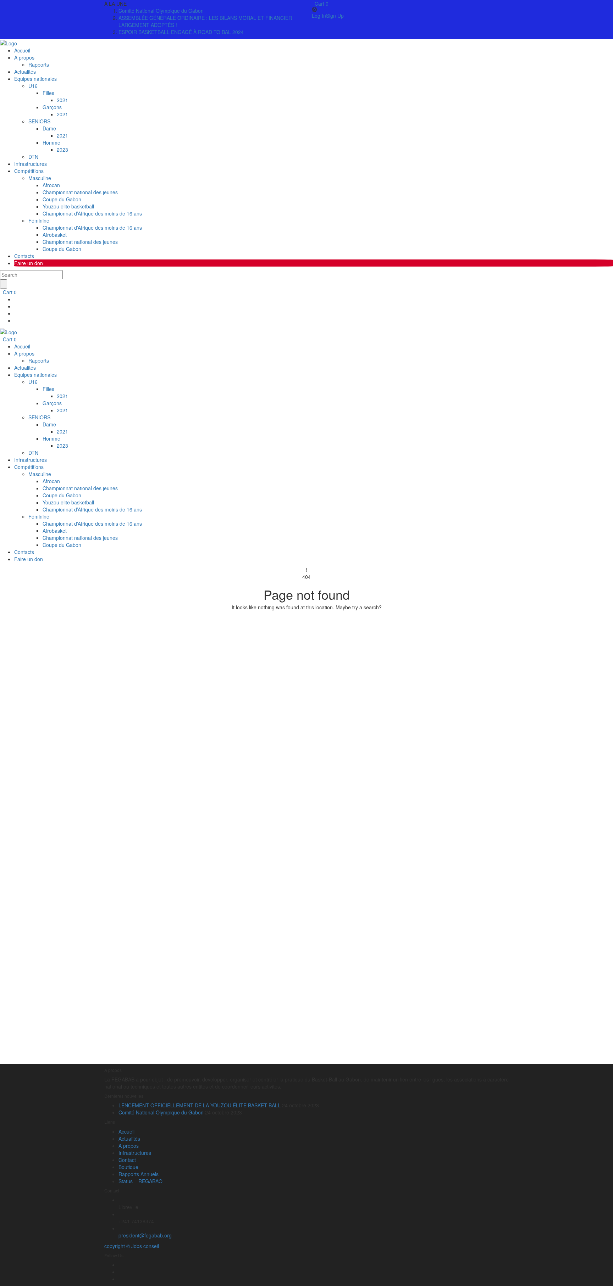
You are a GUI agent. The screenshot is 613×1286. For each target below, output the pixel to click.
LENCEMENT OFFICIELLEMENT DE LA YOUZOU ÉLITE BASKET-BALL (199, 1105)
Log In (319, 15)
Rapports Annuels (138, 1174)
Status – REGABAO (140, 1181)
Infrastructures (134, 1152)
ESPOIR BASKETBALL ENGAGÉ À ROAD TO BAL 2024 (181, 31)
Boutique (128, 1166)
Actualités (129, 1138)
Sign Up (335, 15)
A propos (128, 1145)
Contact (127, 1159)
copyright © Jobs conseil (131, 1245)
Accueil (126, 1131)
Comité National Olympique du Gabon (161, 10)
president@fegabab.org (145, 1235)
